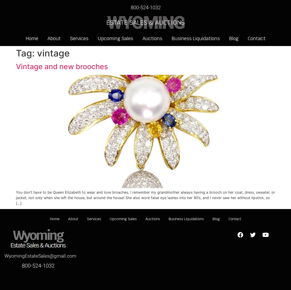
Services (79, 38)
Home (32, 38)
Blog (233, 38)
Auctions (152, 38)
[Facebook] (240, 234)
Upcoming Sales (115, 38)
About (54, 38)
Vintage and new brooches (62, 66)
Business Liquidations (196, 38)
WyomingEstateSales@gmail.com (40, 256)
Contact (257, 38)
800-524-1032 (146, 7)
